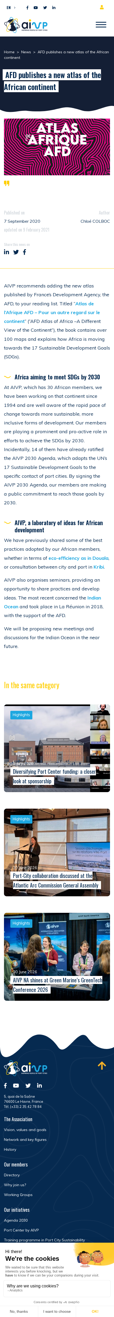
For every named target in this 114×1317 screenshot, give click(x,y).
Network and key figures (25, 1139)
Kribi (99, 567)
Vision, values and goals (25, 1129)
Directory (12, 1175)
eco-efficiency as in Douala (78, 558)
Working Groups (18, 1194)
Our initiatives (16, 1209)
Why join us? (15, 1184)
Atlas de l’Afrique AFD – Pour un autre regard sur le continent (52, 313)
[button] (9, 7)
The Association (18, 1119)
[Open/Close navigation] (101, 25)
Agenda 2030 (16, 1220)
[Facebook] (27, 8)
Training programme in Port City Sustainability (44, 1240)
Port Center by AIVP (21, 1230)
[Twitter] (45, 8)
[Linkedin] (54, 8)
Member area (103, 7)
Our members (16, 1164)
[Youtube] (36, 8)
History (10, 1149)
